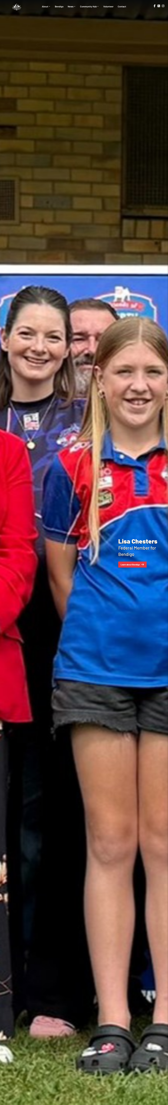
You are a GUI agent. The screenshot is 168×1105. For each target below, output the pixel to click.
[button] (2, 552)
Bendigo (59, 6)
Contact (122, 6)
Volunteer (108, 6)
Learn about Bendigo (130, 564)
